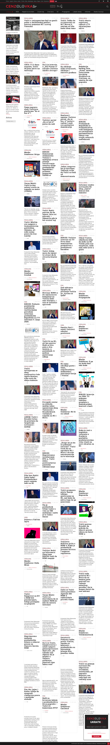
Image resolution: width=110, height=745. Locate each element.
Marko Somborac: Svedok (29, 273)
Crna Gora (50, 12)
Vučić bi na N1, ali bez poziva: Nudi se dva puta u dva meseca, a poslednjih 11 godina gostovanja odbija (49, 349)
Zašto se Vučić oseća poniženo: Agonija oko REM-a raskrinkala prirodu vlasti (68, 595)
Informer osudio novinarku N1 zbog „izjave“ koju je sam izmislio (86, 189)
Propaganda (66, 12)
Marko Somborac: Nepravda (83, 493)
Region (38, 1)
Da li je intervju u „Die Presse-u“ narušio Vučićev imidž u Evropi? (50, 67)
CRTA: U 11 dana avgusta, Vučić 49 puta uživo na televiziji (32, 67)
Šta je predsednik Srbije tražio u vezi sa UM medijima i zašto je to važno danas (50, 511)
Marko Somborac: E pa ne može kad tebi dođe (86, 362)
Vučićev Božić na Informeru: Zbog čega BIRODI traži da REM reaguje (49, 554)
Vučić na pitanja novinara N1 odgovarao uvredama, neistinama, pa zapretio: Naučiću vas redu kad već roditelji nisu (86, 672)
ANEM (28, 193)
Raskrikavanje (66, 180)
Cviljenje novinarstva (12, 32)
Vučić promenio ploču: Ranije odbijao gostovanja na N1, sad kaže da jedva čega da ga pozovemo (68, 496)
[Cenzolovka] (21, 6)
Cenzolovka (29, 158)
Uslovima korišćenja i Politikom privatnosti (96, 743)
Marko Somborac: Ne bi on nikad (68, 412)
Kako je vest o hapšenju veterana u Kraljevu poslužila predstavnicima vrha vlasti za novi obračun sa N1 (86, 438)
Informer (87, 12)
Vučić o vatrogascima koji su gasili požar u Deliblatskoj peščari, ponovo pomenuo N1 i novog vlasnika (40, 23)
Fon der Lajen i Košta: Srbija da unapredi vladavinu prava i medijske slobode (32, 694)
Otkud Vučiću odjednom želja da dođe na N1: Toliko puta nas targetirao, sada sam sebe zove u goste (86, 244)
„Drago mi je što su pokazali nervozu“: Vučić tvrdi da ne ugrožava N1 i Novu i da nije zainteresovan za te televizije (68, 450)
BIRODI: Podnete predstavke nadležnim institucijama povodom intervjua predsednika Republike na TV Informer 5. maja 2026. (32, 313)
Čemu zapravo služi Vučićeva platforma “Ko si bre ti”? (32, 110)
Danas (28, 29)
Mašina (83, 31)
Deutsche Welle (66, 299)
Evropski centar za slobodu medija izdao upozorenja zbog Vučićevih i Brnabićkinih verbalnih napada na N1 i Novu (50, 410)
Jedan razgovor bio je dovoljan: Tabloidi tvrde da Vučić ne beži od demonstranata (68, 171)
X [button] (108, 743)
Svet (42, 1)
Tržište (22, 1)
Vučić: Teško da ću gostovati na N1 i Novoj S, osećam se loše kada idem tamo (68, 24)
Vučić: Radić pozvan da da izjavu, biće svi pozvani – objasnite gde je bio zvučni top (49, 215)
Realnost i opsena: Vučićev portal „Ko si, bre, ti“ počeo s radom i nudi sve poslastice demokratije (68, 121)
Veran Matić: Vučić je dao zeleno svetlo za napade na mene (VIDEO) (32, 187)
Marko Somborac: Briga (32, 153)
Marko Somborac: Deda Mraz (31, 563)
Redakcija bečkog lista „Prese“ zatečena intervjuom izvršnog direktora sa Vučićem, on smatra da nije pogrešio (86, 74)
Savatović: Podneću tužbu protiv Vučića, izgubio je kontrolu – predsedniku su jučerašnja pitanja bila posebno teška (68, 645)
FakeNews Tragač (85, 196)
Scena (35, 1)
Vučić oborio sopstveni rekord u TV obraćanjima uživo (85, 24)
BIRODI (82, 142)
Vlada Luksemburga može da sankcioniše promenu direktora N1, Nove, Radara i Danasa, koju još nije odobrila (12, 70)
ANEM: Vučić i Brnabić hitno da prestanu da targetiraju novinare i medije (31, 422)
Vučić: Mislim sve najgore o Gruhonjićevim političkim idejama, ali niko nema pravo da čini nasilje (31, 229)
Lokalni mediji (77, 12)
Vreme (64, 131)
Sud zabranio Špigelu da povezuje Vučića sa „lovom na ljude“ (68, 291)
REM (17, 12)
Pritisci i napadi (9, 1)
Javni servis (29, 650)
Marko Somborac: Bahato (83, 328)
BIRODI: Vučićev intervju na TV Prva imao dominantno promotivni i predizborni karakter (68, 243)
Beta (28, 238)
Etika (26, 1)
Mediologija (30, 1)
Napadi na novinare (28, 12)
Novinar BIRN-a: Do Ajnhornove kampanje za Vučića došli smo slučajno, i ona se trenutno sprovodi (50, 299)
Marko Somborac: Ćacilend (65, 706)
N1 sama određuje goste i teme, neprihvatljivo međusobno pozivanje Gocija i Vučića (68, 370)
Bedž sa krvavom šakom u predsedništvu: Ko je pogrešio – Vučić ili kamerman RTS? (50, 703)
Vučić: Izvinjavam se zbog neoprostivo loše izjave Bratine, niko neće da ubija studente (32, 374)
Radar (64, 76)
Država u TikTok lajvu (32, 520)
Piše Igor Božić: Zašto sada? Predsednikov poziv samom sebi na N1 (31, 479)
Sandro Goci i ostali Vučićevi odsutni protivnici (68, 330)
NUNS (82, 410)
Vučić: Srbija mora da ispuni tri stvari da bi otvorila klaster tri (49, 255)
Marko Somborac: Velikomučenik (86, 633)
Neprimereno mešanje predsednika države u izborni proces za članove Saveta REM (32, 642)
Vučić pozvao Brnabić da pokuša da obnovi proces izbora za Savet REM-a (86, 529)
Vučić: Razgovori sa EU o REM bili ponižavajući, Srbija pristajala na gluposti (32, 599)
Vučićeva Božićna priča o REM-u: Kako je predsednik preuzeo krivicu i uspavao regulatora (68, 547)
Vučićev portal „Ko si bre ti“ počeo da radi (49, 122)
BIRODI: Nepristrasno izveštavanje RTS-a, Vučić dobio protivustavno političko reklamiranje (49, 460)
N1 (58, 12)
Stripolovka (46, 1)
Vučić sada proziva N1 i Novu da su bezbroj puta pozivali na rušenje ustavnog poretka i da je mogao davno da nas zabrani (86, 582)
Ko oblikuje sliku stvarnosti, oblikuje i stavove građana (68, 69)
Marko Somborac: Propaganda (84, 295)
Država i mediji (17, 1)
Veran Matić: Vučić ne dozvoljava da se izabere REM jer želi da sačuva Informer (50, 600)
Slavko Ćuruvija (98, 12)
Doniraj (52, 1)
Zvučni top (40, 12)
